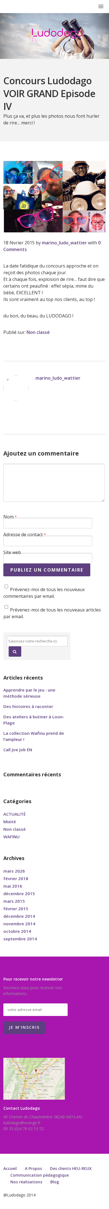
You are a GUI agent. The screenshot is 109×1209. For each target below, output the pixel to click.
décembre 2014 (19, 916)
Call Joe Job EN (17, 749)
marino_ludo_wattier (64, 243)
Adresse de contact (24, 534)
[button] (15, 651)
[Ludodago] (54, 35)
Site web (12, 552)
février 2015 (15, 908)
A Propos (33, 1168)
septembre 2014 (20, 938)
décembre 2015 (19, 893)
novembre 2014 (19, 923)
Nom (10, 517)
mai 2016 (12, 886)
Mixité (9, 821)
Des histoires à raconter (28, 706)
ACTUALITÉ (14, 814)
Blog (54, 1181)
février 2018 (15, 878)
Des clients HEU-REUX (71, 1168)
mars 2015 (14, 901)
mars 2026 (14, 871)
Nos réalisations (26, 1181)
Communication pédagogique (39, 1175)
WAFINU (11, 836)
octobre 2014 (17, 931)
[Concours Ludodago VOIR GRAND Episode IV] (54, 196)
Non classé (38, 332)
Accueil (10, 1168)
